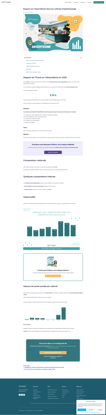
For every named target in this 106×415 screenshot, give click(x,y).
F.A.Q (63, 397)
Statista (27, 167)
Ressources (83, 2)
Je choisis (100, 409)
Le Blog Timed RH (80, 390)
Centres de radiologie (52, 392)
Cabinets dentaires (51, 394)
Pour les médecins (80, 398)
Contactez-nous (65, 390)
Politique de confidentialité (85, 412)
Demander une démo (98, 2)
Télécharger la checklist (52, 276)
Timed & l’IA (64, 393)
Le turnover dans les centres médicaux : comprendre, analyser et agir (39, 369)
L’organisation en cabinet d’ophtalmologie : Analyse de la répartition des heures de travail (44, 367)
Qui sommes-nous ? (65, 391)
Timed (26, 12)
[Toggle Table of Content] (80, 58)
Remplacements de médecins (36, 398)
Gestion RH (35, 393)
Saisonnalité (28, 69)
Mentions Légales (22, 410)
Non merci (91, 409)
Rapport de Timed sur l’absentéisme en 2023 (35, 60)
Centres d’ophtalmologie (52, 389)
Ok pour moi (81, 409)
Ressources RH (79, 393)
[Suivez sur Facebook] (22, 395)
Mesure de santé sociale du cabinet (33, 72)
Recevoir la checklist (53, 152)
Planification (35, 390)
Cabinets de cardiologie (52, 396)
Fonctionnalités (68, 2)
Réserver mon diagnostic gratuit (53, 352)
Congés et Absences (37, 391)
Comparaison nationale (31, 63)
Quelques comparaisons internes (33, 66)
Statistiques (30, 12)
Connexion (90, 2)
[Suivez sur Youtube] (24, 395)
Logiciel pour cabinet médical (53, 398)
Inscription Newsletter (80, 391)
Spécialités (76, 2)
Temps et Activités (36, 395)
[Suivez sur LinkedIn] (20, 395)
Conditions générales (29, 410)
